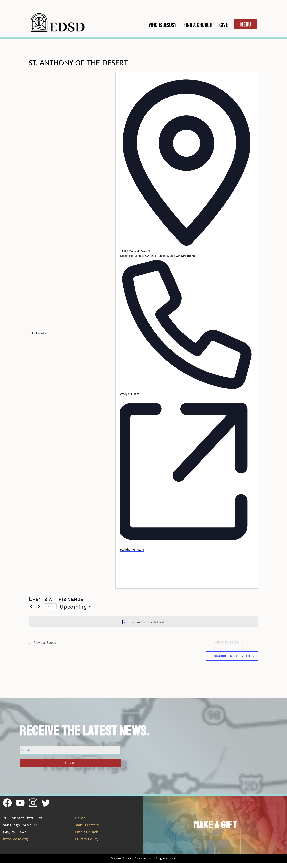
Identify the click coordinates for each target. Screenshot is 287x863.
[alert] (143, 621)
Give (223, 24)
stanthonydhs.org (132, 549)
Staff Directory (87, 825)
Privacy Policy (86, 839)
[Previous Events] (31, 606)
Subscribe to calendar (230, 656)
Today (50, 606)
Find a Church (86, 832)
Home (80, 818)
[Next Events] (38, 606)
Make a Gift (215, 824)
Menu (245, 24)
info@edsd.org (15, 839)
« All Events (37, 333)
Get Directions (185, 256)
